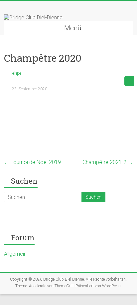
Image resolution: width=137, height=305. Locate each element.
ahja (16, 73)
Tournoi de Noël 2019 (32, 162)
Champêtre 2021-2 (107, 162)
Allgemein (15, 254)
